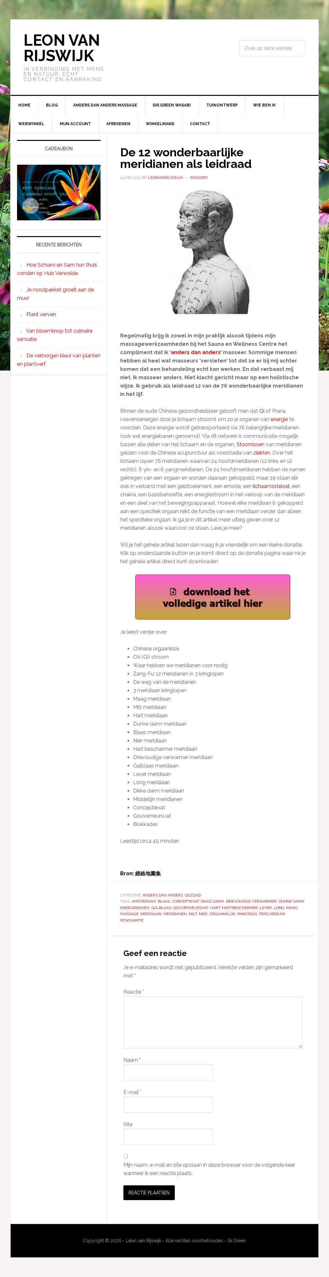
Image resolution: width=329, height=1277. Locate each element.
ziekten (261, 453)
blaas (164, 901)
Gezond (193, 895)
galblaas (161, 907)
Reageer (199, 177)
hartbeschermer (240, 907)
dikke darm (212, 901)
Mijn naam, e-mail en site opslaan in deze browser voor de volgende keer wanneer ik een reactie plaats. (209, 1169)
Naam (132, 1060)
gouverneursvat (190, 907)
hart (215, 907)
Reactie (133, 992)
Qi (261, 411)
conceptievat (185, 901)
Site (127, 1124)
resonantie (132, 920)
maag (292, 907)
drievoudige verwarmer (251, 901)
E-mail (132, 1092)
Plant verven (41, 314)
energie (279, 419)
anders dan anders (163, 895)
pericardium (272, 914)
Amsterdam (144, 901)
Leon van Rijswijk (61, 48)
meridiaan (150, 914)
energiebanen (134, 907)
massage (129, 914)
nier (203, 914)
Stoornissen (250, 444)
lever (266, 907)
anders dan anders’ (197, 352)
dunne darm (291, 901)
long (279, 907)
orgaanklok (222, 914)
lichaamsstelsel (271, 486)
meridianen (175, 914)
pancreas (247, 914)
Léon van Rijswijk (143, 1240)
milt (193, 914)
